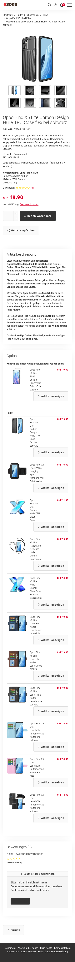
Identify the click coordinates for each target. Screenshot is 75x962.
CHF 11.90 (62, 500)
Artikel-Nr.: (8, 129)
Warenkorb (24, 948)
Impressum (13, 951)
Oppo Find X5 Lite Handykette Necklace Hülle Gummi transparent (36, 549)
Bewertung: (9, 188)
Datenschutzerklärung (56, 951)
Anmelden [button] (21, 901)
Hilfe (40, 951)
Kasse (35, 948)
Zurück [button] (15, 930)
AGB (23, 951)
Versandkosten (29, 204)
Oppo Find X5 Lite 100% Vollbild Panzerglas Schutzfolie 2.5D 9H (35, 379)
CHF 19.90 (62, 369)
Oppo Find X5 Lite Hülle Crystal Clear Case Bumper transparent (36, 588)
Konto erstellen (62, 948)
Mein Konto (46, 948)
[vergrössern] (37, 58)
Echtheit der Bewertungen (39, 874)
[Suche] (49, 5)
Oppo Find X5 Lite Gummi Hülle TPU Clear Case (35, 510)
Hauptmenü (10, 948)
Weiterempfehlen (22, 230)
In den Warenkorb (39, 215)
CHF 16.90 (62, 464)
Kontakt (32, 951)
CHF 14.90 (62, 578)
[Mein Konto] (56, 5)
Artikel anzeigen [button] (52, 396)
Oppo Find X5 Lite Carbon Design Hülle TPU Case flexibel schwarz (35, 432)
